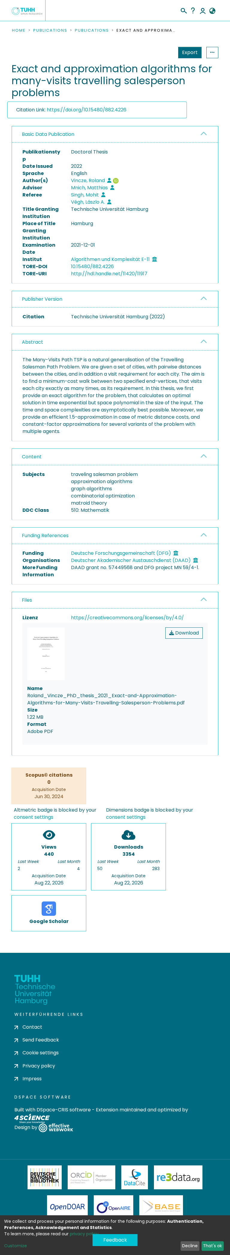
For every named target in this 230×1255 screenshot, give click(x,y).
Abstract (32, 342)
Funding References (45, 535)
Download (186, 632)
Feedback (115, 1239)
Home (19, 30)
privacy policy (84, 1234)
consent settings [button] (33, 817)
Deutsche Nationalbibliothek (45, 1177)
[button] (212, 11)
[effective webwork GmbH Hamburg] (56, 1127)
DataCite (134, 1177)
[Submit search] (183, 9)
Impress (32, 1078)
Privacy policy (38, 1065)
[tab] (115, 134)
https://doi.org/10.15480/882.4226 (86, 109)
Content (32, 456)
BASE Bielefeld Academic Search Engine (161, 1207)
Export (190, 52)
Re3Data (178, 1177)
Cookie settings (40, 1052)
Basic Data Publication (48, 134)
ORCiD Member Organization (92, 1177)
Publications (50, 30)
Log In (203, 10)
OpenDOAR (67, 1207)
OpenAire (113, 1207)
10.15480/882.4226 (92, 266)
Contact (32, 1027)
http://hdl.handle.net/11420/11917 (109, 273)
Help (193, 10)
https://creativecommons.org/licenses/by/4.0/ (127, 617)
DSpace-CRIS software (64, 1109)
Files (27, 600)
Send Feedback (40, 1039)
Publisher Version (42, 299)
